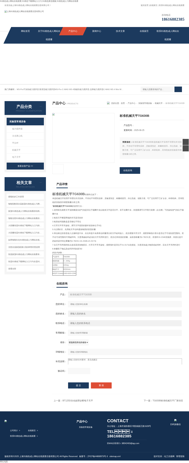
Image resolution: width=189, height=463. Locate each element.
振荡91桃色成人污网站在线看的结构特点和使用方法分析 (25, 211)
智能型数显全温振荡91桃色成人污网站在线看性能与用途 (25, 204)
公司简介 (14, 430)
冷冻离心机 (17, 136)
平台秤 (15, 143)
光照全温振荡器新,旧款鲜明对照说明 (24, 247)
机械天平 (16, 150)
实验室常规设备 (17, 121)
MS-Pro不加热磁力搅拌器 (28, 89)
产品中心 (72, 31)
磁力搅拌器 (17, 129)
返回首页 (144, 5)
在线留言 (153, 5)
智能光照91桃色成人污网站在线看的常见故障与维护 (25, 218)
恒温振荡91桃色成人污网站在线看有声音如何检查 (25, 254)
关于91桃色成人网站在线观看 (49, 35)
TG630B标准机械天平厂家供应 (168, 400)
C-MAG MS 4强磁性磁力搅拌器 (75, 89)
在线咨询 (127, 170)
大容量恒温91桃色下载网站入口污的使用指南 (25, 225)
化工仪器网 (169, 456)
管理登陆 (180, 456)
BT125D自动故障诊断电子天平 (78, 400)
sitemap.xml (115, 456)
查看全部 (12, 269)
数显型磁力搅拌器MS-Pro (50, 89)
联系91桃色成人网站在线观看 (171, 5)
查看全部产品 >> (25, 166)
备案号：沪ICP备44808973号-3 (93, 456)
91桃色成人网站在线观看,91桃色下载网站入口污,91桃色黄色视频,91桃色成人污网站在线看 (39, 1)
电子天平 (16, 157)
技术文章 (120, 31)
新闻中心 (96, 31)
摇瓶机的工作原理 (16, 197)
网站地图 (4, 462)
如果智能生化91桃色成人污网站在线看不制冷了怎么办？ (25, 240)
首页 (123, 103)
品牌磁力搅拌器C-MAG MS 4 (102, 89)
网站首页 (25, 31)
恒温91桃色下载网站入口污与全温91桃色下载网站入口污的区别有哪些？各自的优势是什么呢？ (25, 261)
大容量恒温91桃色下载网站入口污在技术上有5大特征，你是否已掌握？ (25, 233)
